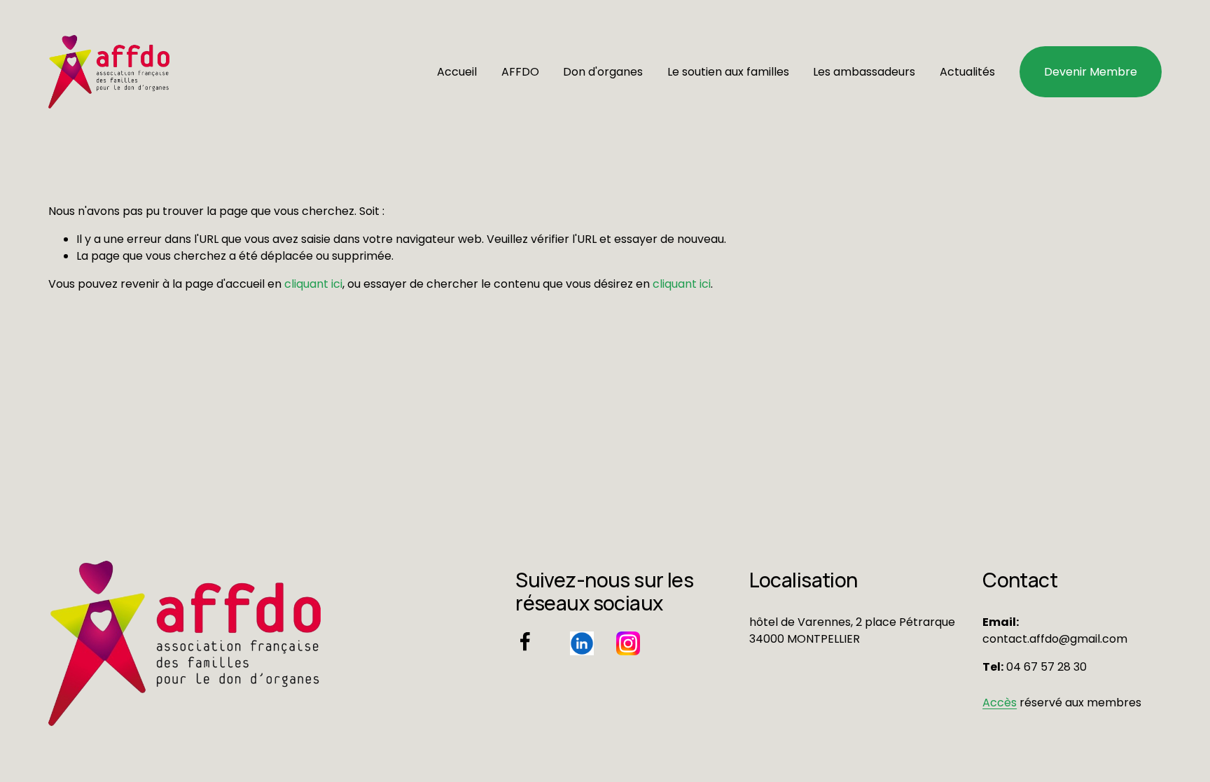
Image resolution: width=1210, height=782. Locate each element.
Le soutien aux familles (728, 72)
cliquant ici (313, 284)
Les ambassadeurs (864, 72)
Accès (999, 702)
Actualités (967, 72)
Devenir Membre (1090, 72)
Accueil (457, 72)
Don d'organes (603, 72)
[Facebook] (525, 641)
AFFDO (520, 72)
